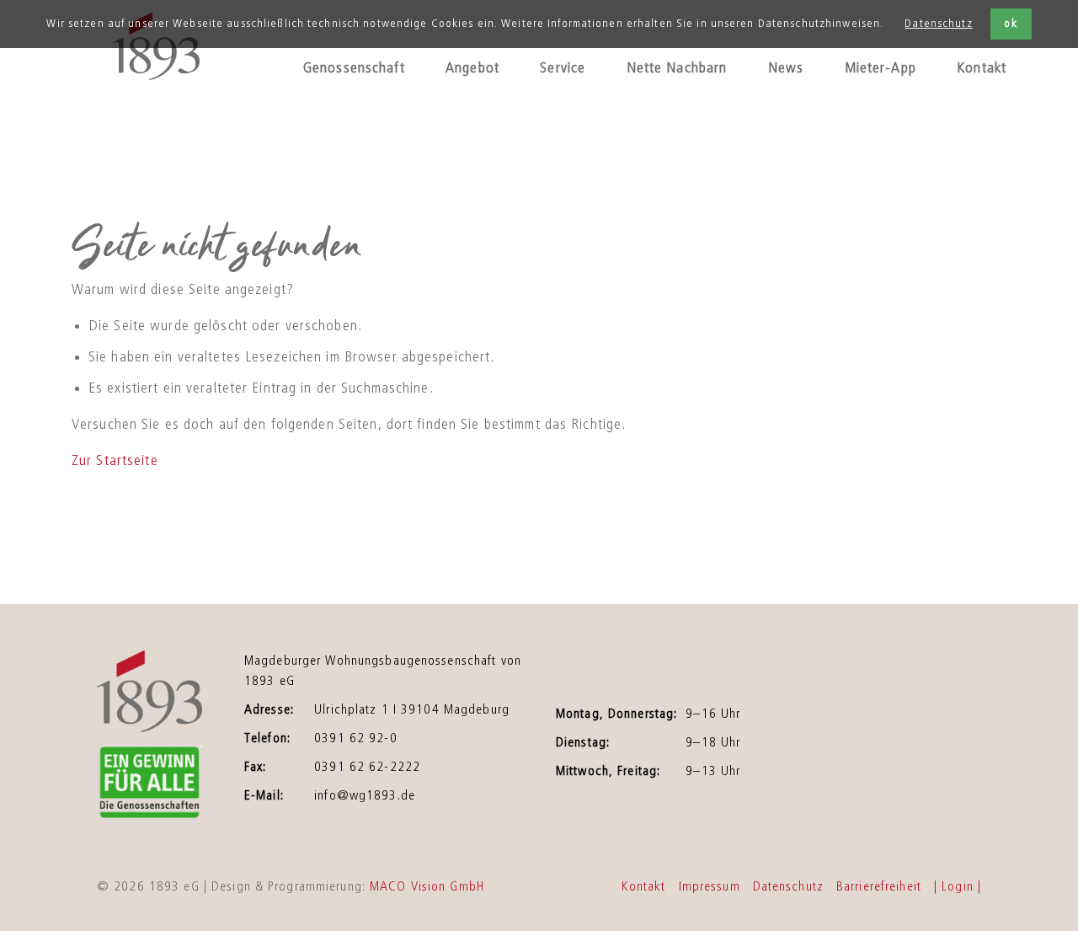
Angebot (472, 68)
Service (562, 68)
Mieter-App (880, 68)
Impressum (709, 886)
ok (1010, 23)
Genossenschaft (354, 68)
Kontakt (981, 68)
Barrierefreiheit (878, 886)
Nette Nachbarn (677, 68)
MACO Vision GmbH (427, 886)
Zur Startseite (115, 460)
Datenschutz (938, 23)
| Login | (957, 886)
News (785, 68)
